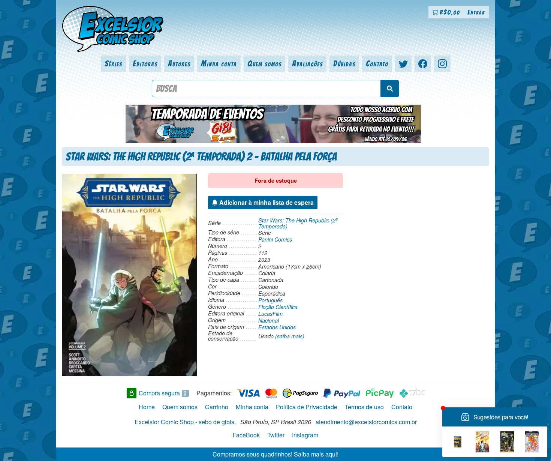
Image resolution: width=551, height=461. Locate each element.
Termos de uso (364, 406)
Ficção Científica (278, 307)
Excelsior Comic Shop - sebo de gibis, (185, 421)
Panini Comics (275, 239)
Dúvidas (344, 63)
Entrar (476, 12)
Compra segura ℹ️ (164, 393)
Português (270, 300)
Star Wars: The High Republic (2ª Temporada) (297, 223)
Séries (113, 63)
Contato (377, 63)
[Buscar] (389, 88)
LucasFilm (270, 313)
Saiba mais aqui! (316, 454)
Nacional (268, 320)
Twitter (275, 435)
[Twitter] (403, 64)
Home (147, 406)
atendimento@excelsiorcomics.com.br (366, 421)
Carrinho (216, 406)
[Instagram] (442, 64)
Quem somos (264, 63)
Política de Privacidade (306, 406)
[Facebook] (423, 64)
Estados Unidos (277, 327)
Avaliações (307, 63)
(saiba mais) (289, 336)
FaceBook (246, 435)
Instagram (305, 435)
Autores (179, 63)
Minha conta (219, 63)
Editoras (145, 63)
